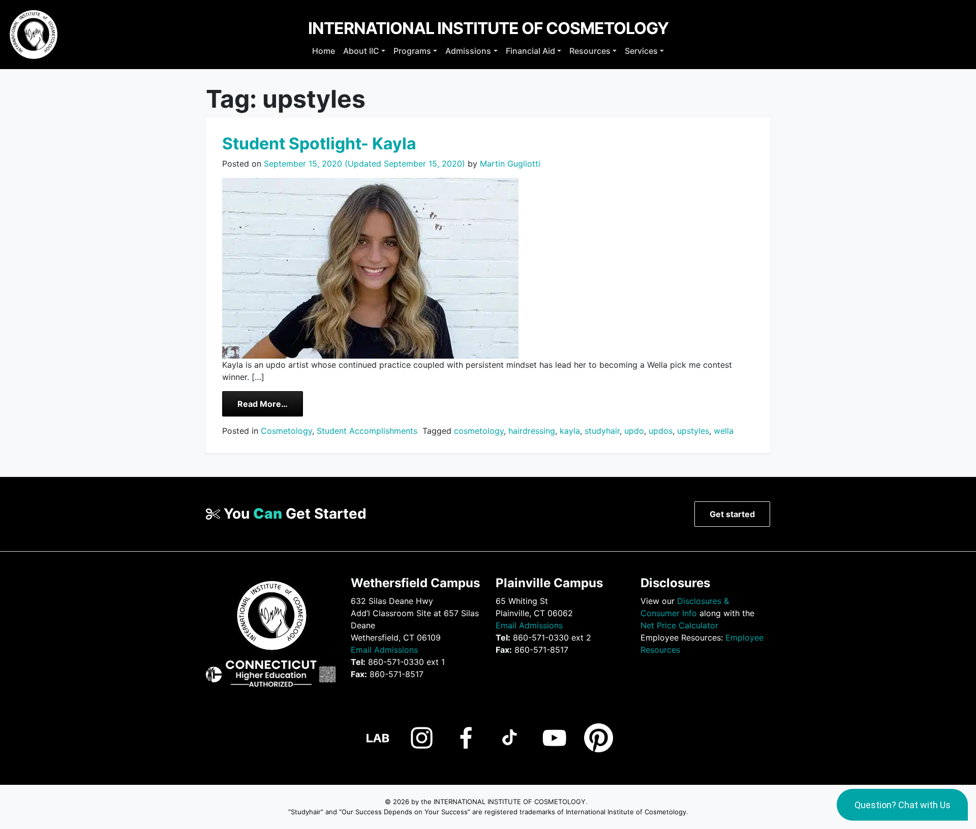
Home (323, 51)
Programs (412, 51)
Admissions (468, 51)
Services (641, 51)
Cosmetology (286, 431)
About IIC (361, 51)
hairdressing (531, 431)
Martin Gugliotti (508, 163)
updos (661, 431)
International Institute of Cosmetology (488, 28)
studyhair (602, 431)
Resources (590, 51)
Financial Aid (530, 51)
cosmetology (479, 431)
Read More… (270, 403)
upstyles (693, 431)
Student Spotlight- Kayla (319, 143)
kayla (570, 431)
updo (634, 431)
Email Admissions (384, 650)
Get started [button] (732, 514)
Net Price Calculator (679, 625)
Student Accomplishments (367, 431)
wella (724, 431)
